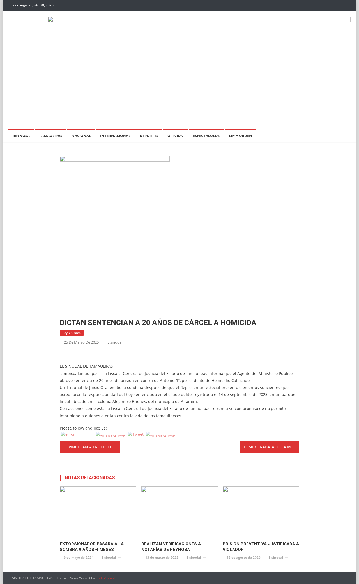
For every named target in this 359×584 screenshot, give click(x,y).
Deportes (149, 135)
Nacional (81, 135)
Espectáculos (206, 135)
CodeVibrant (105, 578)
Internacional (115, 135)
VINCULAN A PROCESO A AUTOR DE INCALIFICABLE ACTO (94, 446)
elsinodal (114, 342)
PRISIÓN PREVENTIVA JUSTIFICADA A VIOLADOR (261, 546)
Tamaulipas (50, 135)
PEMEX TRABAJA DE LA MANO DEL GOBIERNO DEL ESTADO (272, 446)
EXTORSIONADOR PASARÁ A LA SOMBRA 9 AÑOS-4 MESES (92, 546)
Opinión (175, 135)
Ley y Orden (240, 135)
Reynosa (21, 135)
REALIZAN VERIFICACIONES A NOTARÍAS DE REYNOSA (171, 546)
